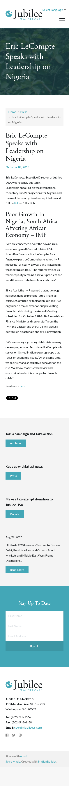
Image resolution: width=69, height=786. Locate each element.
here (22, 386)
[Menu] (62, 18)
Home (12, 112)
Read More (17, 569)
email (23, 756)
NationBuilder (47, 761)
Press (23, 112)
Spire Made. (13, 761)
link (16, 203)
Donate (14, 514)
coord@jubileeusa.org (28, 727)
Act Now (15, 443)
